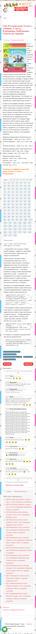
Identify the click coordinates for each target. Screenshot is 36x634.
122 (15, 232)
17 (29, 183)
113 (29, 226)
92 (21, 217)
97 (13, 220)
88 (5, 217)
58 (25, 201)
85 (21, 213)
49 (17, 198)
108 (5, 226)
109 (10, 226)
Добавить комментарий (15, 485)
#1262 (7, 459)
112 (24, 226)
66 (29, 204)
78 (21, 210)
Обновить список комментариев (17, 482)
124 (24, 232)
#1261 (7, 468)
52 (29, 198)
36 (21, 192)
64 (21, 204)
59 (29, 201)
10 (31, 179)
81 (5, 213)
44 (25, 195)
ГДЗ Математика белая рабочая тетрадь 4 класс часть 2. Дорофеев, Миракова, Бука (18, 514)
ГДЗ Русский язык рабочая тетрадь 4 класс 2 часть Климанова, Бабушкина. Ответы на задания (19, 507)
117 (20, 229)
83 (13, 213)
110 (15, 226)
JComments (31, 487)
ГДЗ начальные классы (9, 359)
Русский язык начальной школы (12, 351)
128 (15, 235)
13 (13, 183)
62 (13, 204)
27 (13, 189)
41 (13, 195)
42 (17, 195)
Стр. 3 (6, 179)
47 (9, 198)
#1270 (7, 376)
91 (17, 217)
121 (10, 232)
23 (25, 186)
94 (29, 217)
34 (13, 192)
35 (17, 192)
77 (17, 210)
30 (25, 189)
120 (5, 232)
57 (21, 201)
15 (21, 183)
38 (29, 192)
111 (20, 226)
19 (9, 186)
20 (13, 186)
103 (10, 223)
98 (17, 220)
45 (29, 195)
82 (9, 213)
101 (30, 220)
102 (5, 223)
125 (29, 232)
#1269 (7, 382)
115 (10, 229)
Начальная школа (17, 40)
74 (5, 210)
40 (9, 195)
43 (21, 195)
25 (5, 189)
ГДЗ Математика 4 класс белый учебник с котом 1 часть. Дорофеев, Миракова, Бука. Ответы (18, 522)
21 (17, 186)
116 (15, 229)
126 (5, 235)
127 (10, 235)
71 (21, 207)
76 (13, 210)
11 (5, 183)
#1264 (7, 446)
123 (20, 232)
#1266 (7, 409)
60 (5, 204)
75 (9, 210)
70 (17, 207)
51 (25, 198)
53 (5, 201)
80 (29, 210)
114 (5, 229)
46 (5, 198)
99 (21, 220)
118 (24, 229)
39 (5, 195)
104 (15, 223)
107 (29, 223)
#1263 (7, 453)
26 (9, 189)
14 (17, 183)
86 (25, 213)
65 (25, 204)
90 (13, 217)
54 (9, 201)
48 (13, 198)
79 (25, 210)
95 (5, 220)
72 (25, 207)
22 (21, 186)
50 (21, 198)
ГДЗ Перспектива (28, 356)
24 (29, 186)
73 (29, 207)
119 (29, 229)
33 (9, 192)
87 (29, 213)
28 (17, 189)
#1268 (7, 389)
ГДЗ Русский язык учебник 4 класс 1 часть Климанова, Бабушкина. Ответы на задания (19, 550)
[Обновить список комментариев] (12, 368)
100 (25, 220)
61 (9, 204)
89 (9, 217)
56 (17, 201)
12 (9, 183)
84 (17, 213)
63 (17, 204)
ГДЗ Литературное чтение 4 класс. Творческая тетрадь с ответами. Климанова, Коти (18, 578)
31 (29, 189)
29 (21, 189)
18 (5, 186)
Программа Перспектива (10, 354)
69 (13, 207)
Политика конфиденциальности (13, 610)
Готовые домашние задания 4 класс (13, 356)
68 (9, 207)
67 (5, 207)
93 (25, 217)
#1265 (7, 437)
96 (9, 220)
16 (25, 183)
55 (13, 201)
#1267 (7, 397)
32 (5, 192)
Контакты (6, 607)
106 (24, 223)
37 (25, 192)
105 (20, 223)
